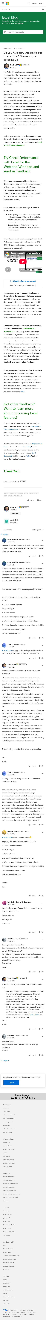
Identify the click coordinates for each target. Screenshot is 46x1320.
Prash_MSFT (14, 65)
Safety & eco (23, 1314)
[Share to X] (19, 1098)
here (22, 391)
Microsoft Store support (9, 1149)
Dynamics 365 (6, 1218)
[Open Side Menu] (3, 3)
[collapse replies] (23, 537)
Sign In (41, 3)
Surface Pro (5, 1108)
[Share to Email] (34, 1098)
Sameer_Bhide (12, 831)
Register (34, 3)
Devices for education (8, 1180)
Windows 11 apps (7, 1132)
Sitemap (5, 1312)
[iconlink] (6, 521)
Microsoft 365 (6, 1221)
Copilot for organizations (9, 1118)
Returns (5, 1153)
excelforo (10, 939)
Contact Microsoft (14, 1312)
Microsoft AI (6, 1211)
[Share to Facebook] (16, 1098)
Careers (5, 1279)
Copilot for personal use (9, 1122)
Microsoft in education (8, 1176)
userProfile (15, 513)
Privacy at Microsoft (8, 1290)
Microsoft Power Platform (9, 1225)
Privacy (23, 1312)
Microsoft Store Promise (9, 1163)
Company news (6, 1286)
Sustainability (6, 1304)
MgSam (10, 644)
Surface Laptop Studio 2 (9, 1115)
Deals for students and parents (11, 1197)
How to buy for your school (9, 1190)
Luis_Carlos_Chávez (14, 902)
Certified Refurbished (8, 1159)
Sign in (11, 1082)
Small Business (6, 1235)
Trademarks (15, 1314)
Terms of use (6, 1314)
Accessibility (6, 1300)
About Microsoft (7, 1283)
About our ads (6, 1316)
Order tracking (6, 1156)
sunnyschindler (12, 539)
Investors (5, 1293)
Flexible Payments (7, 1166)
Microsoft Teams (7, 1228)
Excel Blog (7, 9)
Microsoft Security (7, 1214)
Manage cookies (31, 1312)
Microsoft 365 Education (9, 1187)
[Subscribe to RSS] (30, 1098)
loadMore (6, 535)
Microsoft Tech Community (9, 1259)
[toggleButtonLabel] (42, 9)
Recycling (31, 1314)
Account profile (6, 1142)
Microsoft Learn (7, 1252)
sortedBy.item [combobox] (36, 530)
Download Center (7, 1146)
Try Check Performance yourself (23, 281)
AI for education (7, 1201)
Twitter (28, 456)
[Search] (28, 3)
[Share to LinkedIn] (12, 1098)
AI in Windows (6, 1125)
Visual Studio (6, 1269)
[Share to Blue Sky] (26, 1098)
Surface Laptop (6, 1111)
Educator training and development (12, 1194)
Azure (4, 1245)
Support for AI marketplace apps (11, 1255)
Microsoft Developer (8, 1249)
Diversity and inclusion (8, 1297)
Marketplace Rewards (8, 1266)
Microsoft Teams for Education (10, 1183)
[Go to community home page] (7, 3)
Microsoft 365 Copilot (8, 1232)
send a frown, (34, 1015)
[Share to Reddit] (23, 1098)
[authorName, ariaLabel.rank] (6, 66)
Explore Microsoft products (9, 1129)
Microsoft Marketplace (8, 1262)
